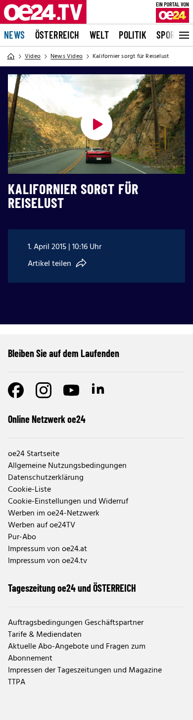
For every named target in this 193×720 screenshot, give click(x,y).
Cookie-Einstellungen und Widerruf (68, 501)
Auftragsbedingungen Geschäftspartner (76, 623)
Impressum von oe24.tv (47, 561)
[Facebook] (16, 390)
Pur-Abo (22, 537)
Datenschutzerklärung (46, 477)
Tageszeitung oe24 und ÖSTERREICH (72, 588)
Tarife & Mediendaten (45, 634)
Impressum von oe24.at (47, 549)
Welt (99, 35)
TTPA (16, 682)
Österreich (57, 35)
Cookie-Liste (29, 489)
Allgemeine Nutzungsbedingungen (67, 466)
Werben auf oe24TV (41, 525)
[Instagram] (43, 390)
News (14, 35)
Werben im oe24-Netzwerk (53, 513)
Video (33, 56)
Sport (168, 35)
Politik (132, 35)
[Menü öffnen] (183, 35)
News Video (66, 56)
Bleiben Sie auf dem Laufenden (63, 353)
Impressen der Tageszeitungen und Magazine (85, 670)
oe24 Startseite (33, 454)
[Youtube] (71, 390)
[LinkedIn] (99, 390)
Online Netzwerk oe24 (47, 419)
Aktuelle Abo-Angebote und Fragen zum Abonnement (76, 652)
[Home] (11, 56)
